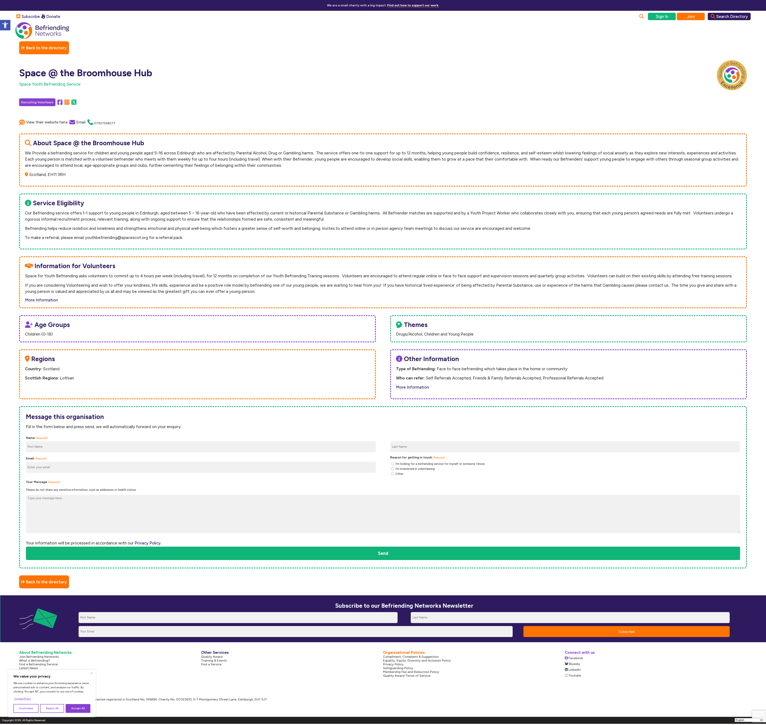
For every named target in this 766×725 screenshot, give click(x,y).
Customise (26, 708)
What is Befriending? (34, 660)
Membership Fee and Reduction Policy (411, 672)
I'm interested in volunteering (415, 469)
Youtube (574, 675)
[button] (5, 25)
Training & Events (214, 660)
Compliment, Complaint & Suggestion (411, 657)
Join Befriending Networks (39, 657)
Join (691, 16)
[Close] (91, 673)
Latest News (28, 668)
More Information (41, 299)
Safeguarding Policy (398, 668)
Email (36, 458)
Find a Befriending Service (38, 664)
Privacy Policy (148, 542)
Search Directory (731, 16)
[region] (52, 693)
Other (399, 474)
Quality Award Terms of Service (406, 676)
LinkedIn (574, 670)
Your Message (43, 482)
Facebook (575, 658)
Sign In (662, 16)
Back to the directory (46, 47)
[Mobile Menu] (742, 34)
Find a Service (211, 664)
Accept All (78, 708)
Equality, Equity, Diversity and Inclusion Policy (417, 660)
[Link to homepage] (42, 30)
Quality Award (212, 657)
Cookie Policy (22, 698)
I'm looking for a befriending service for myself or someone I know (440, 464)
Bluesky (574, 664)
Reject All (52, 708)
